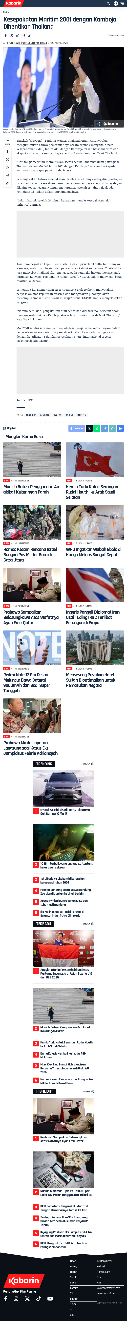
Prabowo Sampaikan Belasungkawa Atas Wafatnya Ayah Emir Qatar (30, 617)
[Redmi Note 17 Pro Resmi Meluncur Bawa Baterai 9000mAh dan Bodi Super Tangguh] (32, 647)
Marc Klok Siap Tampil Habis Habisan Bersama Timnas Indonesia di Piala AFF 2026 (64, 1068)
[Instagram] (16, 1298)
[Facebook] (5, 1298)
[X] (27, 1298)
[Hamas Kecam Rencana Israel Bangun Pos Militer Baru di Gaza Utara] (32, 522)
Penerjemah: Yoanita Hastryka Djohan (27, 43)
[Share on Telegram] (23, 35)
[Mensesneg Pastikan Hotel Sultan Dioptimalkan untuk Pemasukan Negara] (95, 647)
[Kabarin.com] (13, 3)
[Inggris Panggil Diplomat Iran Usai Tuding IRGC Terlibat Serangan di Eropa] (95, 585)
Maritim (81, 415)
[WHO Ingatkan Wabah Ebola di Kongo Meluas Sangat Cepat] (95, 522)
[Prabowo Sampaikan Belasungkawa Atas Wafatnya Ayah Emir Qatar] (32, 585)
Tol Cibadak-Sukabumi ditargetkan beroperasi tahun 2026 (62, 881)
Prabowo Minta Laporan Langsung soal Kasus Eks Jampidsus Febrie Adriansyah (30, 748)
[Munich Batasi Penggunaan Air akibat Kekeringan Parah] (32, 459)
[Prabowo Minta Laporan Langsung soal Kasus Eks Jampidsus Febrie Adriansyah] (32, 715)
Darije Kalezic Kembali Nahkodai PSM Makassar (63, 1055)
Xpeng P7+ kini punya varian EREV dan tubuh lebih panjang (64, 903)
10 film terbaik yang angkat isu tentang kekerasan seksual (66, 865)
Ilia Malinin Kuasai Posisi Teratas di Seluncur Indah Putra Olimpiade (62, 914)
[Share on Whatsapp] (17, 35)
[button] (108, 3)
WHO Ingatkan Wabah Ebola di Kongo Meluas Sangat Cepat (93, 552)
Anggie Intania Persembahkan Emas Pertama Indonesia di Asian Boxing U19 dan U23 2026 (66, 974)
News (6, 11)
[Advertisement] (70, 234)
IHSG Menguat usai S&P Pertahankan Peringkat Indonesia (63, 1245)
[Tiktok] (39, 1298)
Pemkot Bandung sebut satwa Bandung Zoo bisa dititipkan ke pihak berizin (65, 892)
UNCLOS (57, 415)
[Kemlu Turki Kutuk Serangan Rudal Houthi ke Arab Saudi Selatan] (95, 459)
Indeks (86, 764)
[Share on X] (11, 35)
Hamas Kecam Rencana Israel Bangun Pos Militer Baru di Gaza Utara (30, 554)
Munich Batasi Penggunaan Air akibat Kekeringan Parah (31, 489)
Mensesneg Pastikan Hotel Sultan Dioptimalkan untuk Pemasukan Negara (90, 680)
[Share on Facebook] (5, 35)
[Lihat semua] (4, 43)
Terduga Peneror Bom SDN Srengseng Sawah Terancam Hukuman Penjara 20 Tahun (64, 1221)
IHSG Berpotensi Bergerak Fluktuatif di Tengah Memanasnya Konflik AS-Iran (64, 1208)
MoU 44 (69, 415)
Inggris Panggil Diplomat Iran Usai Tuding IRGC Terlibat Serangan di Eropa (92, 617)
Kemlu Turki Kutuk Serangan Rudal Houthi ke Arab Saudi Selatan (92, 492)
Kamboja (44, 415)
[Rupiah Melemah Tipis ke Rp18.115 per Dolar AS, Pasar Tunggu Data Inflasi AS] (63, 1169)
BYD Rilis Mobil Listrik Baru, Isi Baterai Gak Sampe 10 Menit (65, 812)
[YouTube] (50, 1298)
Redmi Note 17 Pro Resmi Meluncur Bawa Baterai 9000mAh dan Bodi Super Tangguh (26, 683)
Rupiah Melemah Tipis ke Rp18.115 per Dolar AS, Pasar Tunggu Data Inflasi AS (66, 1193)
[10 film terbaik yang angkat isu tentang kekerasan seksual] (63, 842)
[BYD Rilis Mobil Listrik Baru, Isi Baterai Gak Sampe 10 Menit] (63, 788)
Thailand (31, 415)
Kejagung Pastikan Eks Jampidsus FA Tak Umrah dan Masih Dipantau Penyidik (66, 1234)
